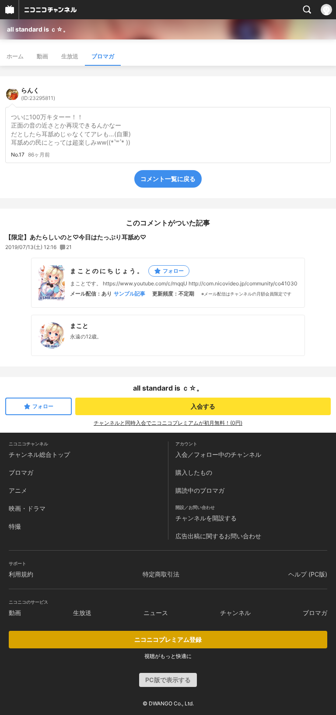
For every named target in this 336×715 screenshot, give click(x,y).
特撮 (15, 526)
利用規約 (21, 574)
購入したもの (193, 472)
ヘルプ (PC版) (307, 574)
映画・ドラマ (27, 508)
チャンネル (235, 612)
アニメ (18, 490)
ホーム (15, 56)
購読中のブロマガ (199, 490)
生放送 (69, 56)
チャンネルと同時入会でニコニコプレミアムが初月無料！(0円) (168, 423)
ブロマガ (102, 56)
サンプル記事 (129, 293)
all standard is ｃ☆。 (38, 29)
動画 (42, 56)
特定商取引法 (161, 574)
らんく (38, 93)
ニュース (156, 612)
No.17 (17, 154)
